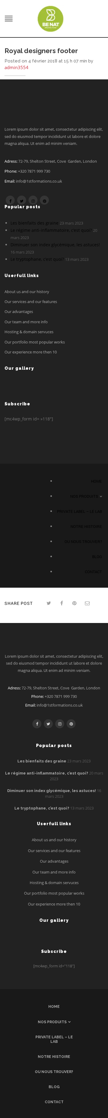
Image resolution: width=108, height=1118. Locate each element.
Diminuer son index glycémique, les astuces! (55, 245)
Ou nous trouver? (83, 541)
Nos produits (84, 496)
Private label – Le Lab (79, 511)
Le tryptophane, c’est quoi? (37, 259)
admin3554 (16, 67)
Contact (93, 571)
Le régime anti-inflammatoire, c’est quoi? (51, 230)
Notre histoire (86, 526)
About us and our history (26, 291)
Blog (97, 556)
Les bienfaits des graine (34, 223)
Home (96, 481)
